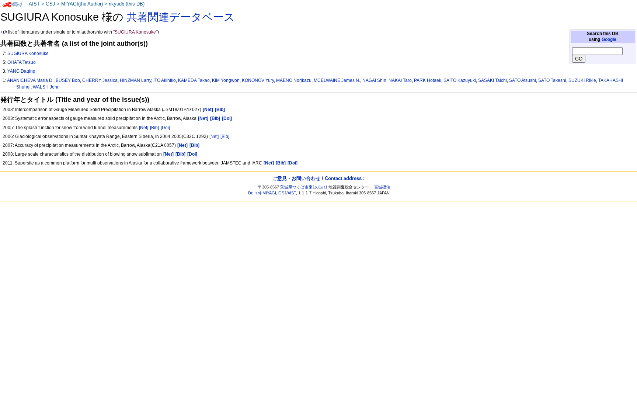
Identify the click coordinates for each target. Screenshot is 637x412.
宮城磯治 (382, 187)
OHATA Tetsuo (21, 62)
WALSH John (46, 87)
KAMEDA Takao (194, 80)
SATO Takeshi (552, 80)
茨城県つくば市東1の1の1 (303, 187)
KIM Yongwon (226, 80)
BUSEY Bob (68, 80)
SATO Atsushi (522, 80)
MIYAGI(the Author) (82, 4)
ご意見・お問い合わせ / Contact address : (318, 178)
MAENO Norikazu (293, 80)
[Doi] (165, 127)
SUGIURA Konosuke (28, 53)
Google (609, 39)
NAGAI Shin (374, 80)
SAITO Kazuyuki (459, 80)
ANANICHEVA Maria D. (30, 80)
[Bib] (154, 127)
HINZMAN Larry (135, 80)
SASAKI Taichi (492, 80)
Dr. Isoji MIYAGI (262, 193)
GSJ (50, 4)
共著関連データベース (180, 17)
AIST (34, 4)
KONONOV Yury (258, 80)
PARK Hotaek (427, 80)
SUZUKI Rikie (582, 80)
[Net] (143, 127)
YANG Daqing (21, 71)
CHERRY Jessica (100, 80)
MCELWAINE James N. (337, 80)
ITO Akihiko (164, 80)
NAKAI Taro (400, 80)
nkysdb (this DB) (127, 4)
